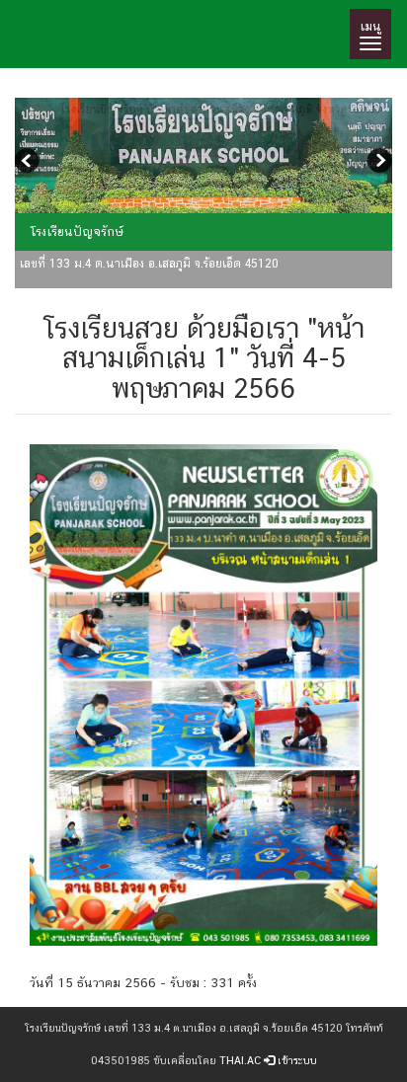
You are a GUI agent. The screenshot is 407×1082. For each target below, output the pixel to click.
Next (377, 163)
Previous (29, 163)
